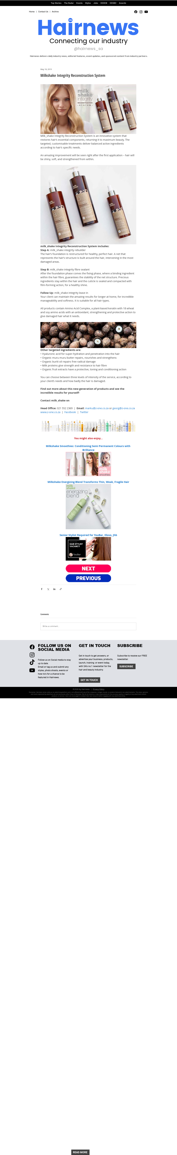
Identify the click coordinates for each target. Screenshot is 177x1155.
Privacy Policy (98, 689)
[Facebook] (136, 12)
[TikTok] (32, 662)
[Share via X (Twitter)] (48, 589)
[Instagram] (141, 12)
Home (32, 11)
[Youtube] (146, 12)
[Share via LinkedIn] (54, 589)
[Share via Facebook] (41, 589)
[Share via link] (60, 589)
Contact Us (43, 11)
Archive (55, 11)
